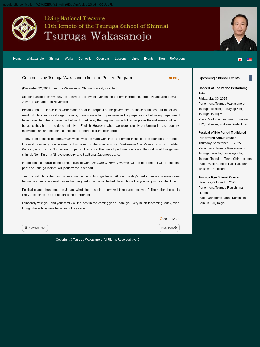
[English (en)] (249, 58)
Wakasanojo (35, 58)
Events (148, 58)
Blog (161, 58)
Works (69, 58)
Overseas (103, 58)
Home (17, 58)
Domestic (84, 58)
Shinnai (54, 58)
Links (135, 58)
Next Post (167, 227)
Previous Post (36, 227)
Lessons (120, 58)
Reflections (177, 58)
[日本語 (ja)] (240, 58)
